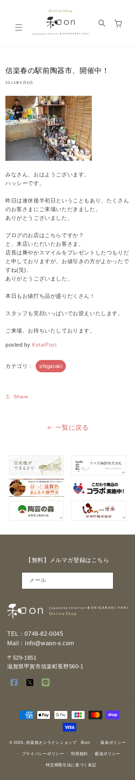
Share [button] (21, 396)
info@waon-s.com (49, 643)
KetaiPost (44, 345)
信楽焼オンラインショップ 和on (58, 742)
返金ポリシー (113, 742)
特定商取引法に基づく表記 (71, 765)
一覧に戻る (72, 427)
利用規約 (79, 753)
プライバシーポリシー (43, 753)
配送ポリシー (107, 753)
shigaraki (50, 366)
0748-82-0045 (43, 634)
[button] (19, 27)
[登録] (105, 580)
